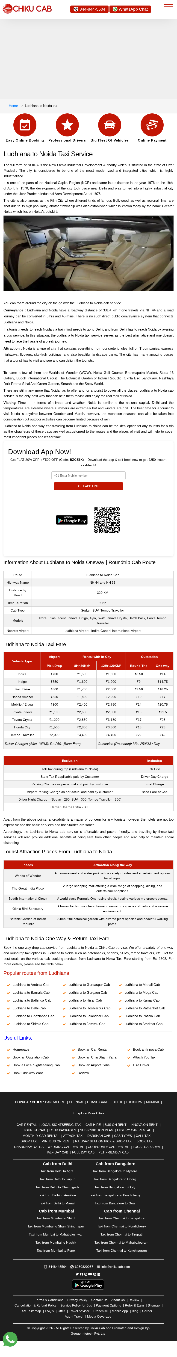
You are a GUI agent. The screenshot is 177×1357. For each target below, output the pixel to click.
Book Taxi (144, 1141)
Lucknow (134, 1102)
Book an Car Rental (92, 1049)
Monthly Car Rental (41, 1136)
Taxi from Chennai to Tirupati (121, 1234)
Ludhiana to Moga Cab (141, 992)
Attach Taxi (73, 1136)
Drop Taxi (29, 1141)
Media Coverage (99, 1316)
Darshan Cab (98, 1136)
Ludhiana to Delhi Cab (29, 1008)
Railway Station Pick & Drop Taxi (104, 1141)
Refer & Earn (134, 1305)
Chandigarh (98, 1102)
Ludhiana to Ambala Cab (31, 985)
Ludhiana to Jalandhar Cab (88, 1016)
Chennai (76, 1102)
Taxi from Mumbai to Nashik (55, 1242)
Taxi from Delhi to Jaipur (57, 1179)
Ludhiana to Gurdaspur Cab (89, 985)
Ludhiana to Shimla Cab (30, 1024)
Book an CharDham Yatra (97, 1057)
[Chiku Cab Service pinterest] (94, 1274)
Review (83, 1073)
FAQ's (49, 1311)
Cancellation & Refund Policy (35, 1305)
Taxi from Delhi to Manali (57, 1203)
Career (147, 1311)
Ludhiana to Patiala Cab (142, 1016)
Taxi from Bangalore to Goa (115, 1203)
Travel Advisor (79, 1311)
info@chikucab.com (115, 1266)
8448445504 (57, 1266)
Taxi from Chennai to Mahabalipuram (121, 1242)
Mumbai (152, 1102)
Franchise (100, 1311)
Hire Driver (141, 1065)
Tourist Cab (34, 1130)
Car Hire (93, 1124)
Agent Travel (74, 1316)
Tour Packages (62, 1130)
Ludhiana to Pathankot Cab (144, 1008)
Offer (61, 1311)
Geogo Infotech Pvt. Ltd (88, 1333)
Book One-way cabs (28, 1073)
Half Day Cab (56, 1152)
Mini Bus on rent (56, 1141)
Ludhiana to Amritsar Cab (143, 1024)
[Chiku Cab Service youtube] (90, 1274)
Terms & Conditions (49, 1300)
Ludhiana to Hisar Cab (85, 1000)
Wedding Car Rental (65, 1147)
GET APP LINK (88, 486)
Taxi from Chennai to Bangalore (121, 1218)
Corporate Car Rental (108, 1147)
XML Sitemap (31, 1311)
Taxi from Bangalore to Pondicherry (115, 1195)
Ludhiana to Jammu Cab (86, 1024)
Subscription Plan (96, 1130)
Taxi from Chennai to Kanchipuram (121, 1250)
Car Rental (27, 1124)
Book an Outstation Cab (31, 1057)
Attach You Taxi (144, 1057)
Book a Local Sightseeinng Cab (36, 1065)
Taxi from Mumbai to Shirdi (55, 1218)
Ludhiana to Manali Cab (142, 985)
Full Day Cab (83, 1152)
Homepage (21, 1049)
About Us (118, 1300)
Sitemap (154, 1305)
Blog (135, 1311)
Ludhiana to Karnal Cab (141, 1000)
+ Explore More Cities (88, 1113)
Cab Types (123, 1136)
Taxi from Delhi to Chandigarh (57, 1187)
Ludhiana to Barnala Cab (31, 992)
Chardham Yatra (29, 1147)
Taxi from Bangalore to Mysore (114, 1171)
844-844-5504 (92, 9)
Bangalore (55, 1102)
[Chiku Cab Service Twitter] (77, 1274)
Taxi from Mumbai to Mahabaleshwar (56, 1234)
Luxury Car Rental (134, 1130)
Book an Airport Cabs (94, 1065)
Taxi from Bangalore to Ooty (114, 1187)
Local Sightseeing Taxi (61, 1124)
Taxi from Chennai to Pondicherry (121, 1226)
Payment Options (108, 1305)
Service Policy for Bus (76, 1305)
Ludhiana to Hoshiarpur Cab (89, 1008)
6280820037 (84, 1266)
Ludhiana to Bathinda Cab (32, 1000)
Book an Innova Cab (148, 1049)
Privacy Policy (77, 1300)
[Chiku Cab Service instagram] (85, 1274)
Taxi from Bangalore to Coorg (114, 1179)
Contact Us (99, 1300)
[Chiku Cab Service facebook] (81, 1274)
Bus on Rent (116, 1124)
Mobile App (120, 1311)
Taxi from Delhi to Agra (57, 1171)
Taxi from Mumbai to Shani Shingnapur (55, 1226)
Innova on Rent (144, 1124)
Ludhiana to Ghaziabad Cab (33, 1016)
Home (13, 106)
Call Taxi (143, 1136)
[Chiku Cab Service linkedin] (98, 1274)
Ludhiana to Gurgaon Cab (87, 992)
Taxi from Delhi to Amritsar (57, 1195)
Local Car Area (146, 1147)
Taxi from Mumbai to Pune (56, 1250)
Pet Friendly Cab (113, 1152)
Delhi (117, 1102)
